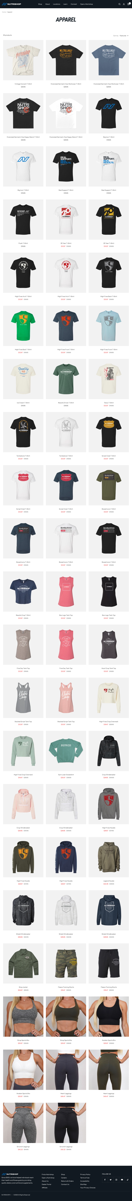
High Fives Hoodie (108, 828)
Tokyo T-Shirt (109, 403)
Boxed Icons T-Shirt (109, 509)
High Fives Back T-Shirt (108, 296)
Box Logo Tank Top (66, 615)
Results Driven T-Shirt (66, 403)
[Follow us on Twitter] (110, 1180)
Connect (74, 4)
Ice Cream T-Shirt (23, 403)
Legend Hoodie (108, 881)
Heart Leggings (66, 1093)
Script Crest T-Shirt (109, 456)
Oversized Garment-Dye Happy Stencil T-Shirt (23, 137)
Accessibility (84, 1181)
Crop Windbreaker (108, 775)
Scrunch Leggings (23, 1147)
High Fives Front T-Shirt (66, 349)
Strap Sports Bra (23, 1040)
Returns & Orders (67, 1181)
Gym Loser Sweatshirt (66, 775)
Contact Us (65, 1184)
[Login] (124, 4)
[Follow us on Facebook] (105, 1180)
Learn (65, 4)
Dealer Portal (46, 1184)
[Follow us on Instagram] (116, 1180)
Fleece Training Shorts (66, 987)
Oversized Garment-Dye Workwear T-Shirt (66, 84)
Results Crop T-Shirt (23, 615)
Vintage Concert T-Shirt (23, 84)
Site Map (83, 1184)
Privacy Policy (85, 1174)
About (47, 4)
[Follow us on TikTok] (127, 1180)
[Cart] (128, 4)
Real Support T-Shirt (66, 190)
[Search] (119, 4)
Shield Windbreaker (23, 934)
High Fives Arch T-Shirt (23, 296)
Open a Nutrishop (86, 4)
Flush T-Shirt (23, 243)
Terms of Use (84, 1178)
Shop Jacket (23, 987)
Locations (56, 4)
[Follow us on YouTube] (122, 1180)
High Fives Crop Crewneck (108, 722)
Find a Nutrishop (48, 1174)
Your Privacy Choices (87, 1188)
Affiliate (44, 1188)
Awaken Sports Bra (109, 1040)
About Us (45, 1181)
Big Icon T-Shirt (108, 137)
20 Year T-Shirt (66, 243)
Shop (40, 4)
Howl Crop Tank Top (109, 668)
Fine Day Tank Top (23, 668)
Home (4, 12)
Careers (64, 1178)
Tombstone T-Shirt (23, 456)
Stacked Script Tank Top (23, 722)
